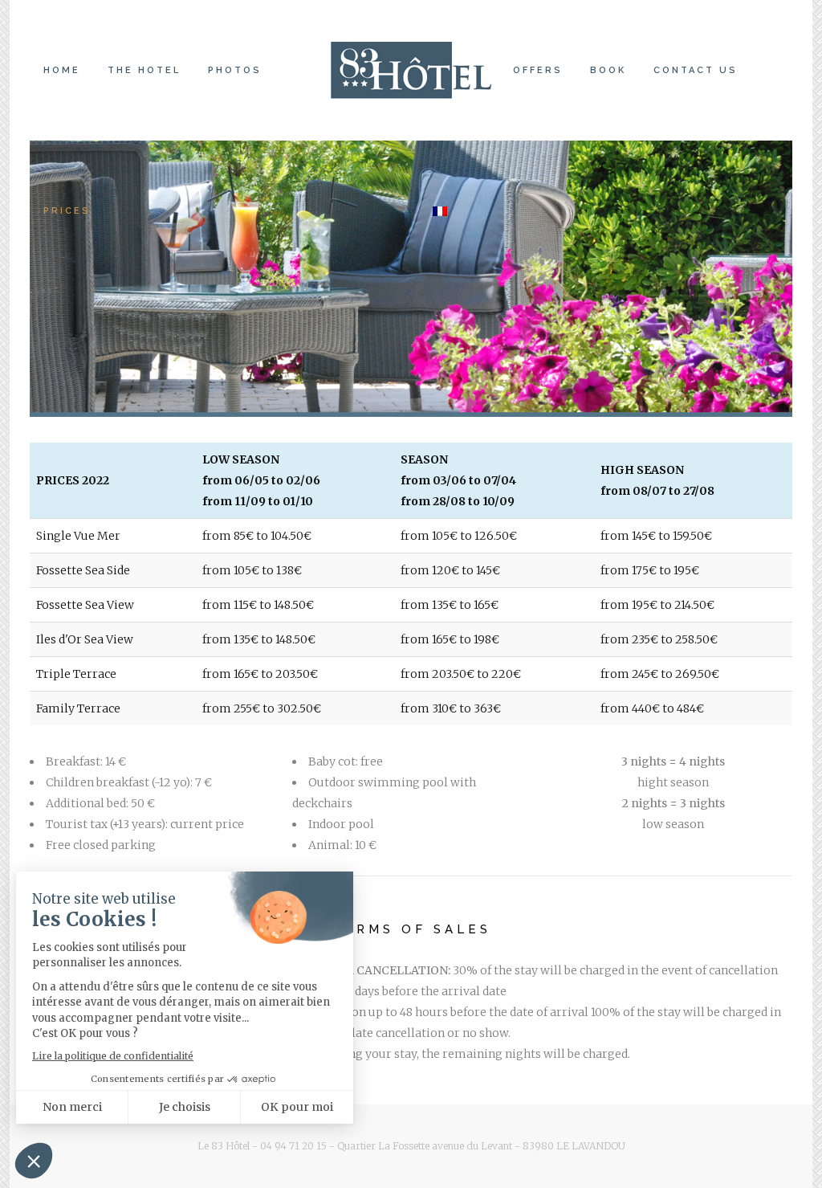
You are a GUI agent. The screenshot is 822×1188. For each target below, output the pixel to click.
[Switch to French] (441, 211)
